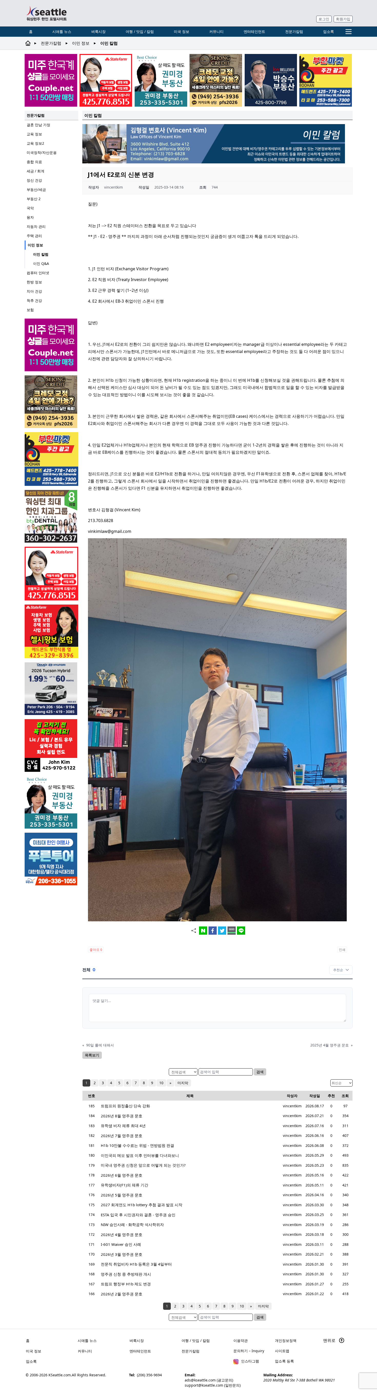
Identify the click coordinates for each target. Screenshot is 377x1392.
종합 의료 (34, 161)
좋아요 (96, 949)
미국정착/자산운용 (42, 152)
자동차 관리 (36, 226)
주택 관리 (34, 235)
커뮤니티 (216, 31)
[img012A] (271, 80)
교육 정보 (34, 134)
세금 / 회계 (35, 171)
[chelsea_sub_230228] (51, 631)
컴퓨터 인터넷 (38, 272)
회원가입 (343, 18)
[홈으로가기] (46, 13)
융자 (30, 217)
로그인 (324, 18)
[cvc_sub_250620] (51, 745)
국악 (30, 208)
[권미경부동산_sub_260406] (161, 80)
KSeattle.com (59, 1374)
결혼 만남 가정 (38, 124)
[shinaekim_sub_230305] (106, 80)
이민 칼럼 (40, 254)
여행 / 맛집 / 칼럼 (140, 31)
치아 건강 (34, 291)
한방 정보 (34, 282)
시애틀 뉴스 (61, 31)
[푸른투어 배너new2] (51, 859)
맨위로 (329, 1340)
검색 (260, 1071)
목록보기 (92, 1055)
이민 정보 (81, 43)
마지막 (182, 1082)
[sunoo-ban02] (51, 80)
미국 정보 (181, 31)
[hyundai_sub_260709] (51, 688)
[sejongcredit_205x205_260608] (216, 80)
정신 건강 (34, 180)
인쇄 (342, 949)
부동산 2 (34, 198)
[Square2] (51, 516)
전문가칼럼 (294, 31)
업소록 (328, 31)
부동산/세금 (36, 189)
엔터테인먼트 (254, 31)
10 (161, 1082)
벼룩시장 (98, 31)
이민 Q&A (41, 263)
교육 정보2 (35, 143)
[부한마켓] (325, 80)
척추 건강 (34, 300)
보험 (30, 309)
